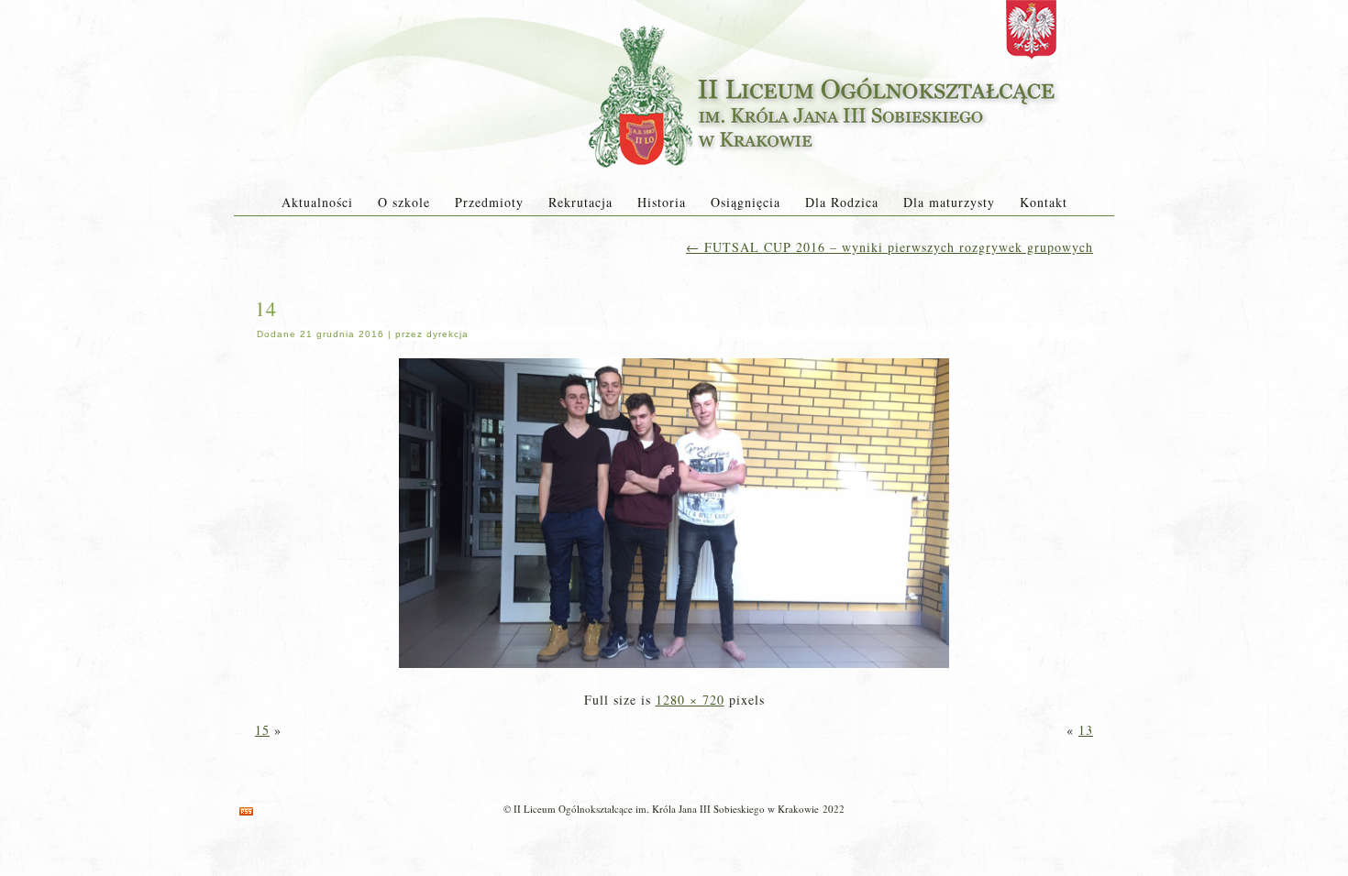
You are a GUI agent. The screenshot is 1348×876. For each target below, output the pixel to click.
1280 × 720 (690, 699)
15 (262, 730)
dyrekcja (447, 334)
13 (1085, 730)
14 (266, 308)
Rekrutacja (580, 202)
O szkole (404, 202)
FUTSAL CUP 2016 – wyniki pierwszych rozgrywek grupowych (889, 247)
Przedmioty (489, 202)
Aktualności (317, 202)
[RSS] (246, 811)
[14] (674, 669)
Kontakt (1043, 202)
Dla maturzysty (949, 202)
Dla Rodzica (841, 202)
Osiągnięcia (745, 202)
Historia (661, 202)
